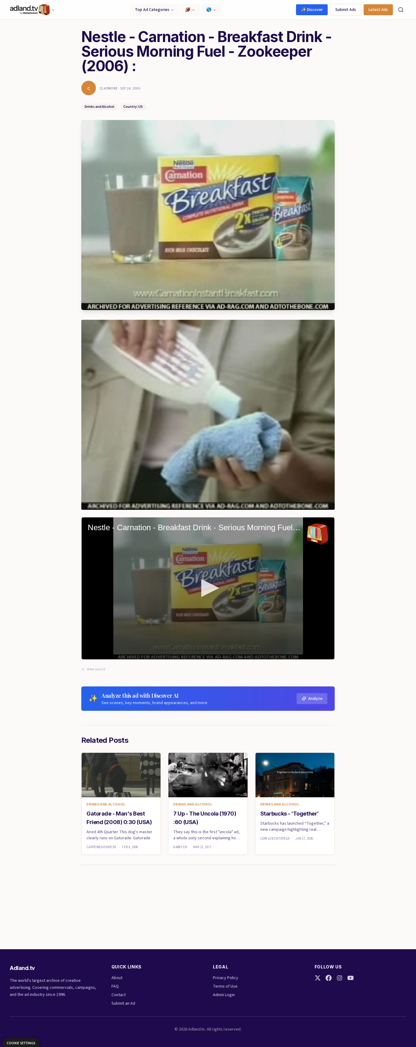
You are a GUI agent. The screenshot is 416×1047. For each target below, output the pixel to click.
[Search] (400, 9)
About (116, 978)
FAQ (115, 986)
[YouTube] (350, 978)
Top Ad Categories (152, 10)
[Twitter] (318, 978)
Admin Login (224, 995)
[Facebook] (329, 978)
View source (96, 669)
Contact (118, 995)
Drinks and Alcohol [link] (105, 804)
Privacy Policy (225, 978)
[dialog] (21, 1042)
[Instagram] (340, 978)
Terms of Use (225, 986)
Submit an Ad (123, 1003)
